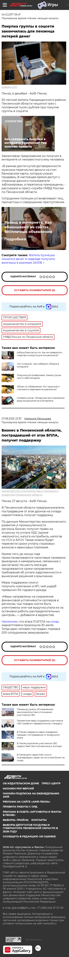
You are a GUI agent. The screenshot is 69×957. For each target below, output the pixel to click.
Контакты (39, 820)
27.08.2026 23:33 (11, 418)
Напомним (10, 621)
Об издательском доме (21, 783)
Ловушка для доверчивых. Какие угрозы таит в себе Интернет (39, 376)
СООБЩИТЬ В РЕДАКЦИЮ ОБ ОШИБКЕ (29, 836)
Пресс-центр (51, 783)
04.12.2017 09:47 (11, 14)
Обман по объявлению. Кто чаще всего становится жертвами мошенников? (38, 388)
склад (54, 621)
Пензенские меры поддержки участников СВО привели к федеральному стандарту (40, 722)
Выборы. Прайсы (15, 820)
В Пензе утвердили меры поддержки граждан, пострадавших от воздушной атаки (38, 735)
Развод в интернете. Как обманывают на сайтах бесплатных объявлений (28, 227)
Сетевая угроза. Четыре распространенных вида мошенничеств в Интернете (41, 399)
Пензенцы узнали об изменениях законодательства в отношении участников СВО (35, 712)
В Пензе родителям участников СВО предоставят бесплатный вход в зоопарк (39, 745)
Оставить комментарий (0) (34, 290)
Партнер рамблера (33, 940)
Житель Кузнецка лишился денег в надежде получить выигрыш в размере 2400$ (28, 258)
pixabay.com (9, 87)
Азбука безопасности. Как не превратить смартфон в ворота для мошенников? (39, 354)
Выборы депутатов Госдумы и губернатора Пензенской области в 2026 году (30, 828)
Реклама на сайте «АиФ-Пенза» (26, 801)
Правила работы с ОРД (20, 806)
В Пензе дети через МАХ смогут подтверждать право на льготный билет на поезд (41, 757)
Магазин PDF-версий (18, 788)
